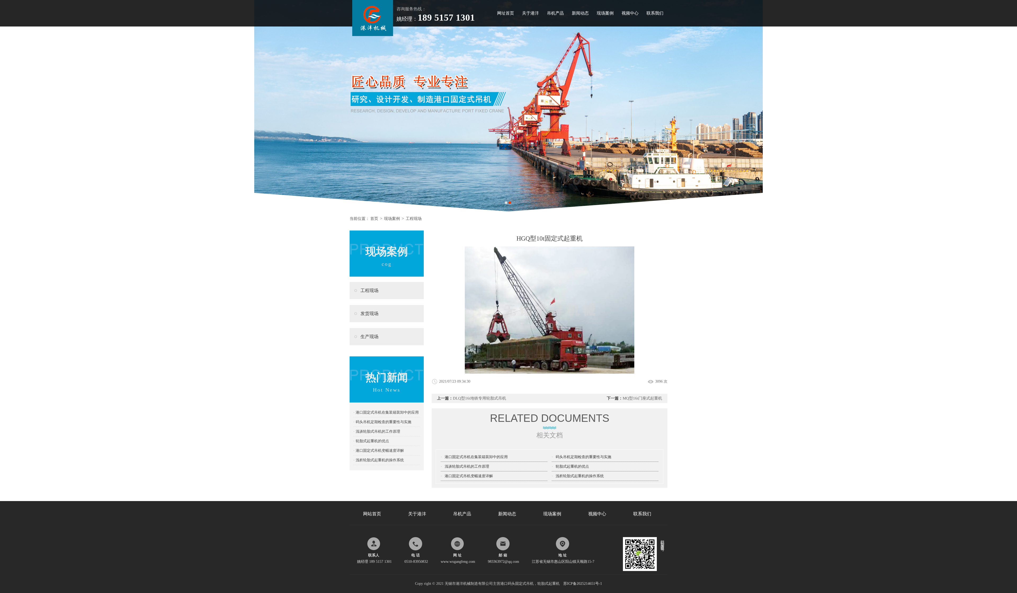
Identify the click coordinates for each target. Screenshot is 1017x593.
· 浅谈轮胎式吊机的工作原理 (376, 431)
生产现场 (369, 336)
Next (1007, 106)
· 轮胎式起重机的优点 (371, 441)
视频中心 (630, 13)
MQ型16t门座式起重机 (642, 398)
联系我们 (654, 13)
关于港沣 (530, 13)
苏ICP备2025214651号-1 (582, 584)
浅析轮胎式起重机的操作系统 (580, 476)
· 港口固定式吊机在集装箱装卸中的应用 (386, 412)
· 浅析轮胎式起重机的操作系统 (378, 460)
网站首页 (372, 514)
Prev (9, 106)
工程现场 (414, 218)
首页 (374, 218)
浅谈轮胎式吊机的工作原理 (467, 466)
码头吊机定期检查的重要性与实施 (583, 457)
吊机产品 (555, 13)
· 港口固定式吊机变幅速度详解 (378, 451)
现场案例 (605, 13)
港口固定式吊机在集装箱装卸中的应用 (476, 457)
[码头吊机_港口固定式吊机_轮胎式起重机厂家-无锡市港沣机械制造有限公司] (373, 2)
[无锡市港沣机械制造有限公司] (508, 106)
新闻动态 (580, 13)
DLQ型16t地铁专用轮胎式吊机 (479, 398)
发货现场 (369, 313)
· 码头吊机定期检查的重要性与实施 (382, 422)
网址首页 (505, 13)
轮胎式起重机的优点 (572, 466)
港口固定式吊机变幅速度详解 (469, 476)
